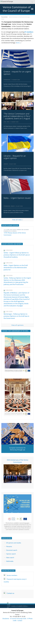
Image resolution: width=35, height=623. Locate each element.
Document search (11, 550)
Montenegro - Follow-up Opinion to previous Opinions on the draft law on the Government (16, 316)
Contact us (10, 593)
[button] (17, 2)
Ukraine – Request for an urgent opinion (15, 157)
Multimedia (9, 561)
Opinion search (11, 554)
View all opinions (17, 325)
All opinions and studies (13, 543)
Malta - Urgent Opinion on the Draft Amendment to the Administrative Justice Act (16, 267)
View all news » (17, 220)
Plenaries (9, 546)
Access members (12, 575)
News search (10, 557)
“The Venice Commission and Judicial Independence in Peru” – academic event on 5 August (17, 116)
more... (18, 43)
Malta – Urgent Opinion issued (17, 198)
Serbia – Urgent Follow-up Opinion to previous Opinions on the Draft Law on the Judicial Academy (17, 255)
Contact (20, 620)
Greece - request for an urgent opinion (17, 72)
